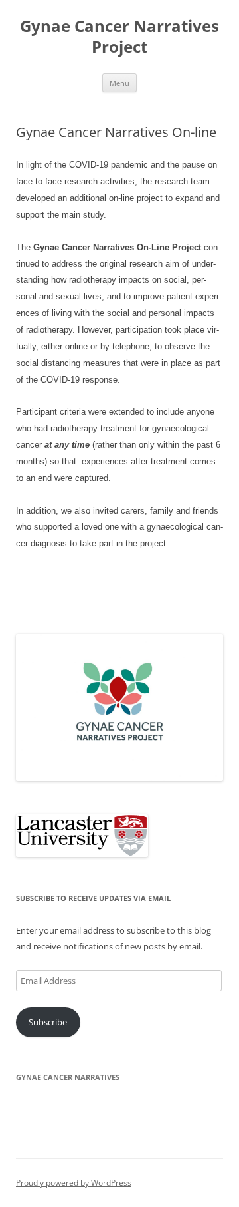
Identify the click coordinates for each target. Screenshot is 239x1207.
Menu (119, 83)
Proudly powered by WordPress (73, 1182)
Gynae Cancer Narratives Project (119, 36)
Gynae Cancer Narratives (68, 1077)
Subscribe (48, 1022)
